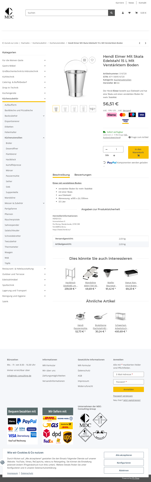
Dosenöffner (12, 148)
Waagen (9, 252)
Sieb (8, 186)
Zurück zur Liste (11, 43)
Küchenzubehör (10, 98)
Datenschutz (27, 473)
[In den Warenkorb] (55, 52)
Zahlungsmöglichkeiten (53, 375)
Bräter (9, 143)
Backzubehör (11, 115)
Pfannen (9, 214)
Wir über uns (48, 370)
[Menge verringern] (106, 149)
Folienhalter (11, 132)
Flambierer (11, 154)
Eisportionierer (12, 121)
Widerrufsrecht (85, 386)
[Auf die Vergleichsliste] (84, 60)
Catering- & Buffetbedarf (14, 82)
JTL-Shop (135, 478)
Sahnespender (12, 225)
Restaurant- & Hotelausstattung (18, 268)
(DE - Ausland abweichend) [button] (115, 136)
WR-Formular (48, 365)
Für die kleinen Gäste (12, 60)
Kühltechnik (8, 76)
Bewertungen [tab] (82, 174)
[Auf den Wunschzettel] (92, 60)
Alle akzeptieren (124, 455)
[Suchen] (111, 13)
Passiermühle (12, 175)
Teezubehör (11, 241)
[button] (123, 13)
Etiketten (9, 126)
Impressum (12, 473)
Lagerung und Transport (14, 290)
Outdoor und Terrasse (13, 274)
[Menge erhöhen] (114, 155)
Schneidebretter (13, 236)
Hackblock (11, 159)
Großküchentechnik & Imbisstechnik (20, 71)
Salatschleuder (12, 230)
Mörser (9, 170)
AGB (80, 375)
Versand (127, 110)
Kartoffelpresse (13, 165)
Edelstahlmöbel (10, 279)
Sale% (5, 301)
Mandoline (10, 197)
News (131, 2)
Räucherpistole (12, 219)
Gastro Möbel (9, 65)
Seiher (9, 181)
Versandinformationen (53, 381)
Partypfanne (11, 208)
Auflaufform (11, 104)
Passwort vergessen (123, 395)
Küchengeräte (9, 93)
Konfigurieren (124, 462)
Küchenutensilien (122, 79)
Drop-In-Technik (10, 87)
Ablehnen (124, 470)
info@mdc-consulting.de (19, 375)
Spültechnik (8, 285)
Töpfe (7, 263)
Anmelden (129, 389)
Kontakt (142, 2)
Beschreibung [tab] (61, 174)
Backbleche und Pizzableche (19, 110)
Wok (7, 257)
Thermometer (11, 246)
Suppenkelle (12, 192)
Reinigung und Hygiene (14, 296)
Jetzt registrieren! (132, 400)
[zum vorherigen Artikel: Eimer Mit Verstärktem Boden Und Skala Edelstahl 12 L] (140, 43)
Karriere (120, 2)
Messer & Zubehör (14, 203)
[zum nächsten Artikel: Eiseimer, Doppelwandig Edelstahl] (146, 43)
